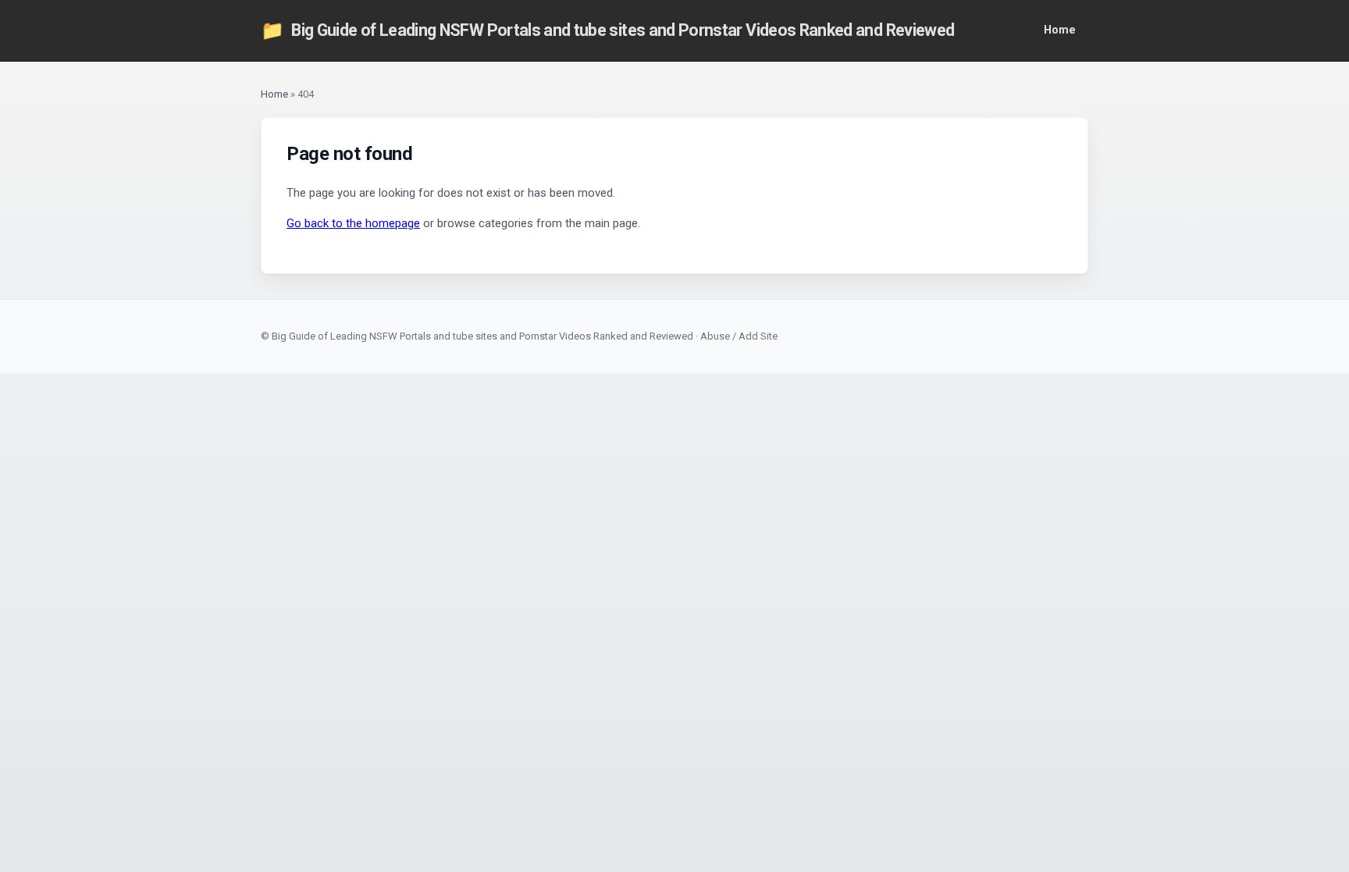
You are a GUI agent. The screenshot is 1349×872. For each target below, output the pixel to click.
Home (1060, 30)
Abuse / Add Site (739, 336)
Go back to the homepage (353, 223)
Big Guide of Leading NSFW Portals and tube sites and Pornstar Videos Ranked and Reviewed (607, 30)
